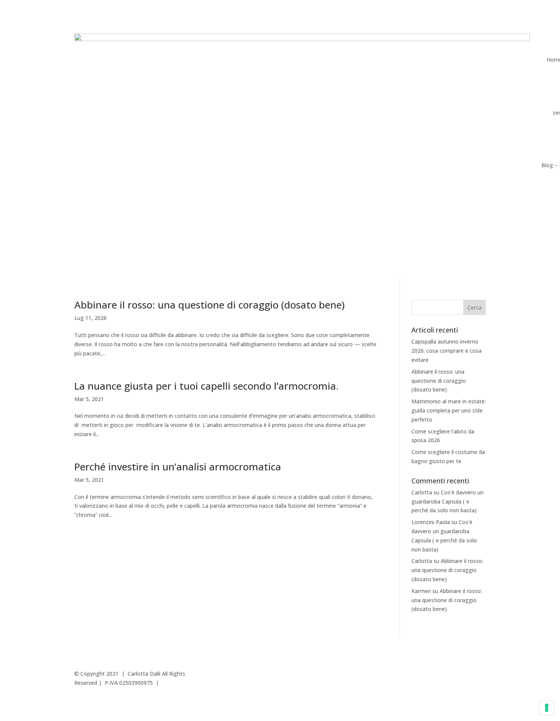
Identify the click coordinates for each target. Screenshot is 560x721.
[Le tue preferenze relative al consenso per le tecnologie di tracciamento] (546, 707)
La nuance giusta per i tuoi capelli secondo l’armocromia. (206, 386)
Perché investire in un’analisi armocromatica (177, 466)
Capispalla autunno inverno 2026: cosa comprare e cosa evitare (446, 350)
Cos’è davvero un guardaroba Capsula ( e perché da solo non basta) (447, 501)
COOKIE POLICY (425, 673)
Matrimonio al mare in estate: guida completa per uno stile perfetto (448, 410)
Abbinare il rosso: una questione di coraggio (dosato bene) (209, 305)
